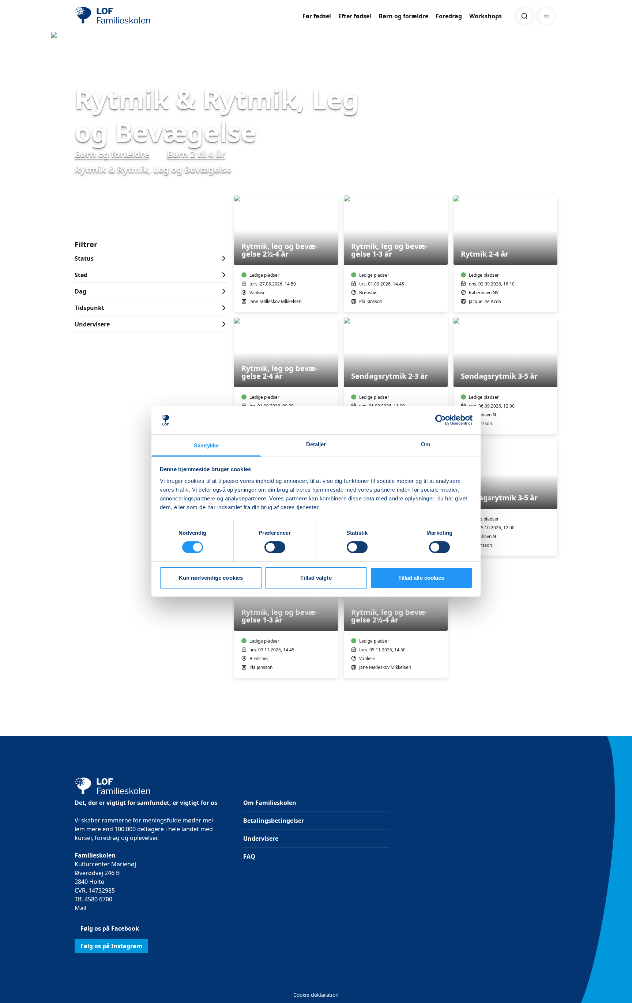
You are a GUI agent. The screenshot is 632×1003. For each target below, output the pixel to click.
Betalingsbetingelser (273, 821)
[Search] (524, 16)
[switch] (274, 547)
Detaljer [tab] (316, 444)
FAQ (249, 856)
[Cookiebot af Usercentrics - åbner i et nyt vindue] (441, 420)
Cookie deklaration (316, 994)
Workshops (485, 16)
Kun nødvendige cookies (211, 578)
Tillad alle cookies (421, 578)
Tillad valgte (315, 578)
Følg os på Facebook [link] (109, 928)
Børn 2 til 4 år (196, 154)
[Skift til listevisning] (553, 185)
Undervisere (260, 838)
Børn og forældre (403, 16)
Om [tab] (425, 444)
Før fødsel (316, 16)
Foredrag (449, 16)
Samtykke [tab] (206, 445)
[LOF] (128, 16)
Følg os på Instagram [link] (111, 946)
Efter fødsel (354, 16)
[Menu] (546, 16)
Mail (80, 908)
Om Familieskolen (269, 803)
